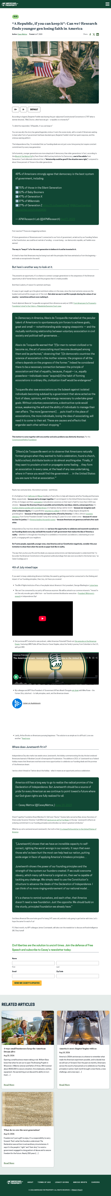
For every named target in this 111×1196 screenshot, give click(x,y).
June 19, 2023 (64, 805)
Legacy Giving (62, 1182)
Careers (95, 1182)
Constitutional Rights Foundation (24, 440)
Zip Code (59, 971)
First (13, 967)
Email (14, 971)
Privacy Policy (77, 1190)
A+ (15, 110)
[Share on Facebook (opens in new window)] (90, 34)
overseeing (38, 502)
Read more (26, 739)
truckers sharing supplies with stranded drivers (29, 508)
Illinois (40, 496)
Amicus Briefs (80, 1182)
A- (23, 110)
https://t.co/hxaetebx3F (56, 205)
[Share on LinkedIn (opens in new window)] (97, 34)
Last (58, 967)
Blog (15, 16)
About (30, 1182)
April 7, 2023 (68, 219)
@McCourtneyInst (80, 205)
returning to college (52, 511)
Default (34, 110)
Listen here (94, 585)
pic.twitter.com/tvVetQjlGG (30, 210)
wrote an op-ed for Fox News (58, 820)
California (31, 496)
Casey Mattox (22, 34)
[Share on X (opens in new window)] (94, 34)
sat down (75, 690)
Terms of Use (44, 1182)
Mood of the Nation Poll (23, 156)
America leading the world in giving (42, 520)
